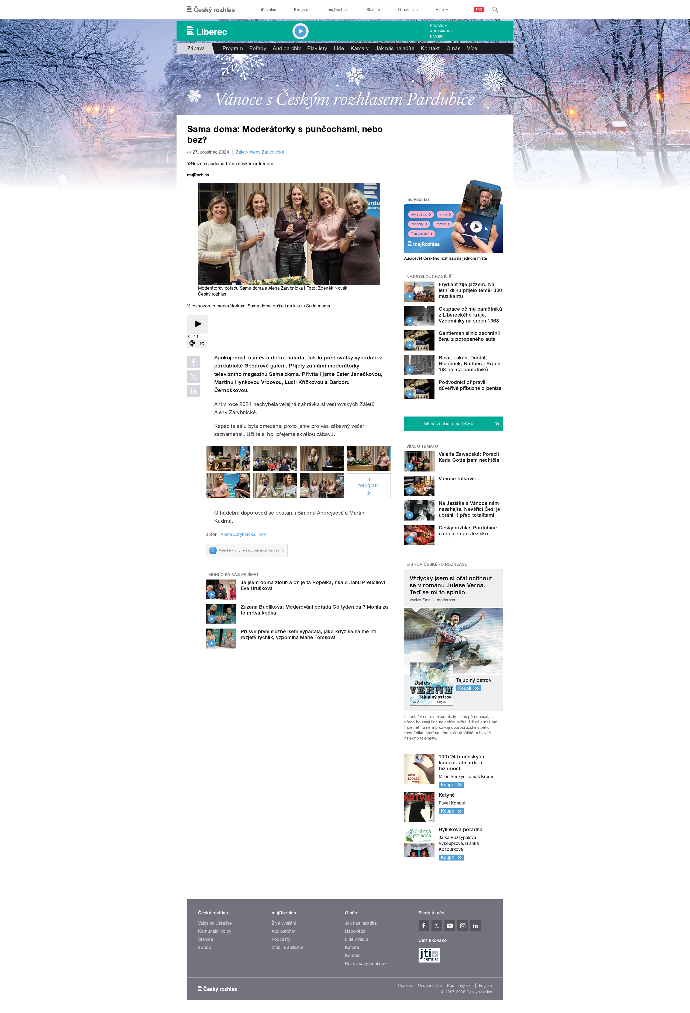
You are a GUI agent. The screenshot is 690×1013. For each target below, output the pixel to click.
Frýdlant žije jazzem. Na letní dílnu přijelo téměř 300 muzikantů (470, 290)
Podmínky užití (460, 985)
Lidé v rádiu (356, 939)
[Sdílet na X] (193, 376)
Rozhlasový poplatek (366, 963)
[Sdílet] (202, 344)
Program (301, 10)
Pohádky (417, 224)
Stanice (373, 10)
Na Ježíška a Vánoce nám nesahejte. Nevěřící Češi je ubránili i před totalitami (469, 509)
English (485, 985)
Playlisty (317, 48)
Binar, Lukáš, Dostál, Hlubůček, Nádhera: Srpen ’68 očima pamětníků (470, 363)
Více (474, 48)
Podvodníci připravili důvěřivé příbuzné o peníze (470, 385)
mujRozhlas (338, 10)
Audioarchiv (441, 31)
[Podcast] (192, 344)
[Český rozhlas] (211, 9)
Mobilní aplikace (288, 947)
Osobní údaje (430, 985)
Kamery (437, 37)
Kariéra (352, 947)
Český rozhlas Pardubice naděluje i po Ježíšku (468, 530)
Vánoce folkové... (459, 478)
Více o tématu (422, 446)
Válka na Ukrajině (215, 923)
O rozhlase (408, 10)
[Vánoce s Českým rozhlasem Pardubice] (345, 84)
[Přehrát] (197, 324)
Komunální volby (214, 931)
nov (262, 534)
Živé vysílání (420, 234)
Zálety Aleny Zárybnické (260, 152)
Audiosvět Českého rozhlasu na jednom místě (445, 258)
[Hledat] (495, 9)
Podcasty (281, 939)
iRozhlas (268, 10)
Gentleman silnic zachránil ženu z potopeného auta (469, 336)
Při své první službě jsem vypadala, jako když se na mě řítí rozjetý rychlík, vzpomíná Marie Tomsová (308, 634)
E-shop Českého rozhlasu (437, 564)
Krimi (443, 214)
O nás (453, 48)
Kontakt (430, 48)
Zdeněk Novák (332, 288)
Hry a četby (419, 214)
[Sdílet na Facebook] (193, 362)
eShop (204, 947)
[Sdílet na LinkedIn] (193, 391)
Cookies (405, 985)
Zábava (196, 48)
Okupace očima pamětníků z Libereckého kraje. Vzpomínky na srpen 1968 (470, 315)
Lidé (339, 48)
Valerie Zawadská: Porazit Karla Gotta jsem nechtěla (469, 457)
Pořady (257, 48)
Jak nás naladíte (395, 48)
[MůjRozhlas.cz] (198, 175)
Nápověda (355, 931)
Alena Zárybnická (238, 534)
